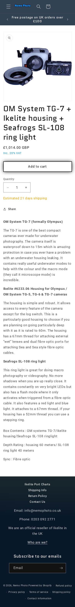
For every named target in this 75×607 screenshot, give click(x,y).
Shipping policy (61, 592)
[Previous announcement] (7, 19)
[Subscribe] (61, 568)
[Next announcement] (67, 19)
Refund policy (64, 585)
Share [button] (12, 209)
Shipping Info (37, 490)
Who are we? (37, 542)
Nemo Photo (20, 585)
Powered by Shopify (40, 585)
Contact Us (37, 502)
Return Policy (37, 496)
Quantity (8, 179)
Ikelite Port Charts (37, 484)
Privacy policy (16, 592)
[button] (8, 6)
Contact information (40, 598)
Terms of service (38, 592)
